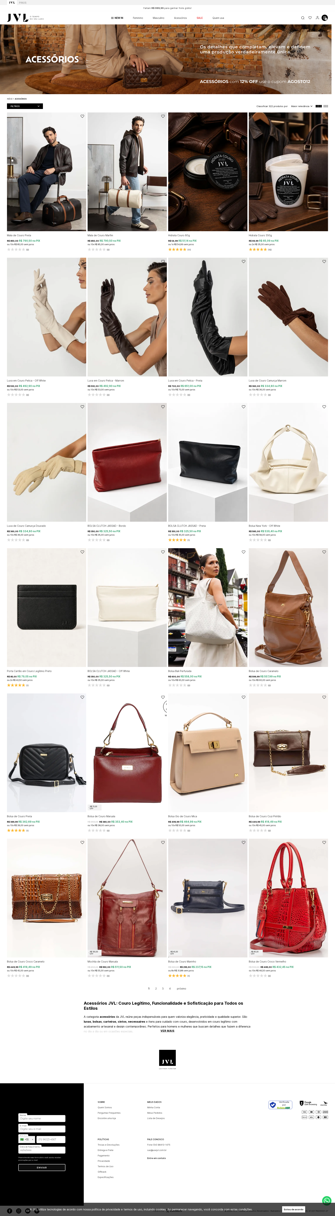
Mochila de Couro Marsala (103, 961)
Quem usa (218, 17)
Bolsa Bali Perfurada (179, 671)
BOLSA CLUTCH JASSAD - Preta (187, 525)
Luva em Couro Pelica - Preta (185, 380)
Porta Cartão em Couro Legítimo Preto (29, 671)
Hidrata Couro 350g (260, 235)
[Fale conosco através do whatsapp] (326, 1200)
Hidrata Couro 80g (179, 235)
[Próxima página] (181, 988)
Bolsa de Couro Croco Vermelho (267, 961)
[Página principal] (25, 18)
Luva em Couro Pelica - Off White (26, 380)
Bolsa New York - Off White (264, 525)
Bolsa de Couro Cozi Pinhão (265, 816)
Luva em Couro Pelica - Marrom (106, 380)
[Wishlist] (310, 17)
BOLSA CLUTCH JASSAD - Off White (109, 671)
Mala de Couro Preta (19, 235)
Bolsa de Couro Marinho (182, 961)
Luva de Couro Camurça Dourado (26, 525)
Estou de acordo (293, 1209)
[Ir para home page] (12, 2)
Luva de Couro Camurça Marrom (267, 380)
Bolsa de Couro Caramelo (263, 671)
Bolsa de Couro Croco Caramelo (25, 961)
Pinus (22, 2)
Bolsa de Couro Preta (19, 816)
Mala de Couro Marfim (100, 235)
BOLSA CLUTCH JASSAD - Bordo (107, 525)
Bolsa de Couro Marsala (101, 816)
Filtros (15, 106)
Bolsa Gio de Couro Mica (182, 816)
